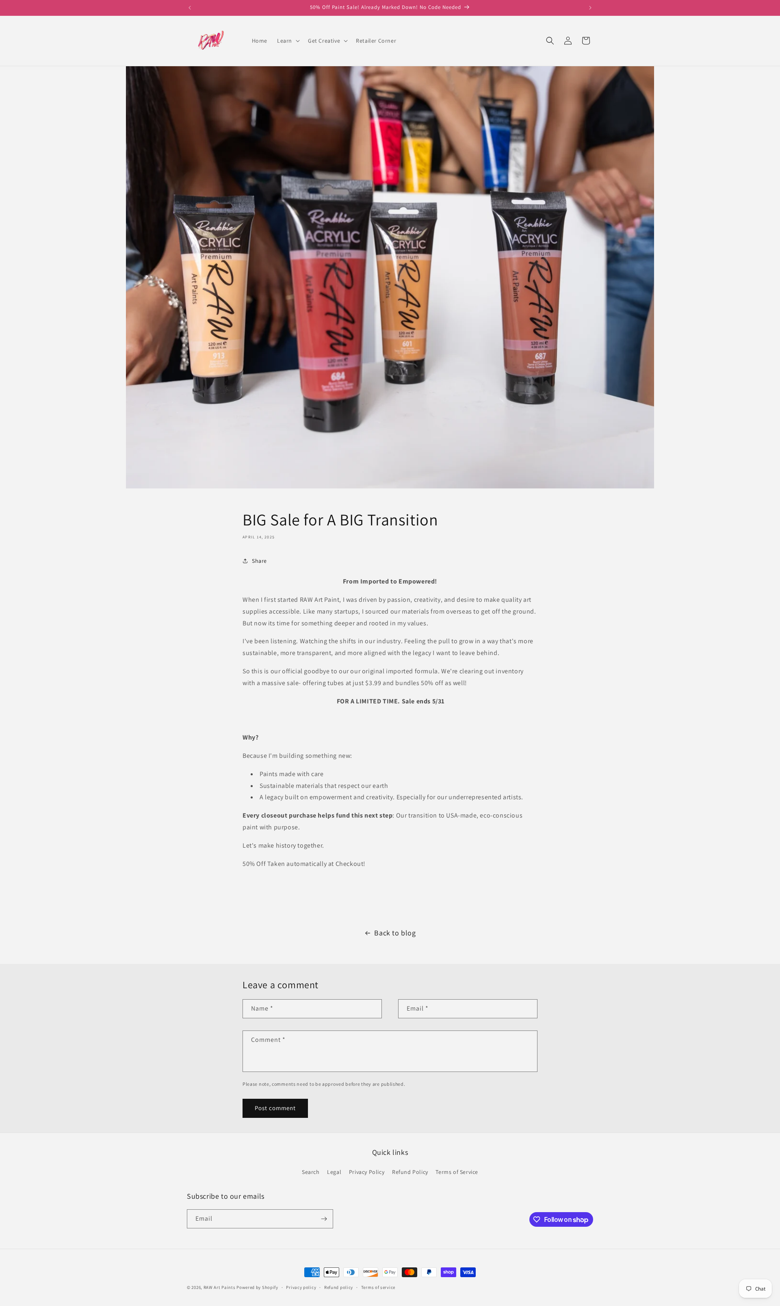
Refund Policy (410, 1172)
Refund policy (338, 1287)
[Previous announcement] (190, 7)
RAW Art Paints (220, 1287)
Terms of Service (457, 1172)
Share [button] (259, 560)
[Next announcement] (590, 7)
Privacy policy (301, 1287)
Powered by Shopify (257, 1287)
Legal (334, 1172)
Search (311, 1172)
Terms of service (378, 1287)
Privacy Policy (366, 1172)
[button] (287, 40)
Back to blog (395, 932)
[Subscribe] (324, 1218)
